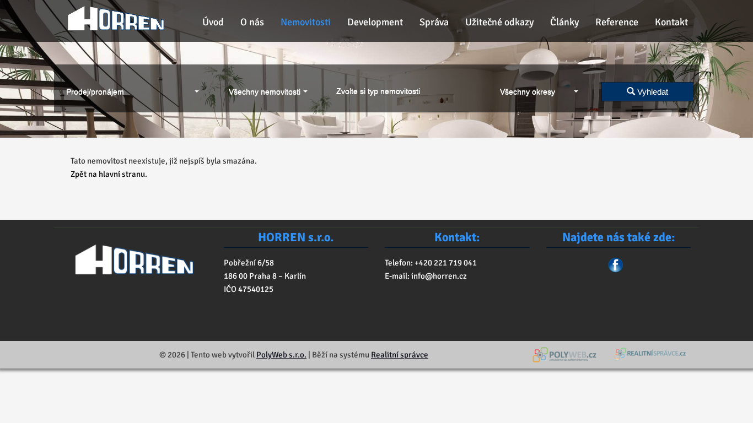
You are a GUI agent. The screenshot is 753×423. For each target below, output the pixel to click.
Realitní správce (399, 355)
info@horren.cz (439, 276)
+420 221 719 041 (445, 263)
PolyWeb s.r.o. (281, 355)
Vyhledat (651, 91)
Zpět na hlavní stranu (108, 174)
